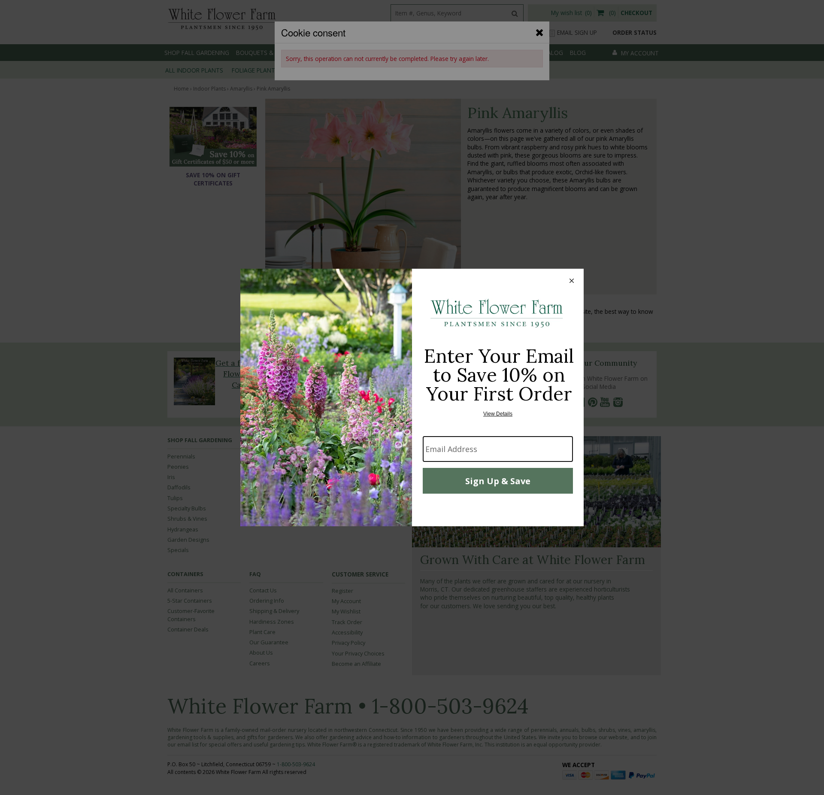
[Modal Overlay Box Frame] (412, 397)
